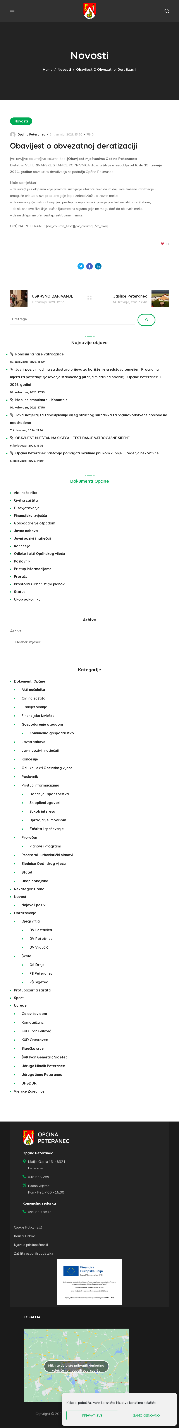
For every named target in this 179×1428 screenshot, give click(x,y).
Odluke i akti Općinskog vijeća (39, 553)
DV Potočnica (41, 938)
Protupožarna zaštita (32, 990)
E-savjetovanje (27, 508)
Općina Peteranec (31, 134)
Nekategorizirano (29, 889)
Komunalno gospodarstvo (51, 733)
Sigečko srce (33, 1048)
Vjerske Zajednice (29, 1091)
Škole (26, 956)
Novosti (64, 69)
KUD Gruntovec (35, 1040)
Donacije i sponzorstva (49, 794)
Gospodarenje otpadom (34, 523)
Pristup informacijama (33, 569)
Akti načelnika (25, 493)
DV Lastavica (40, 930)
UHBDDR (29, 1083)
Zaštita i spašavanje (46, 829)
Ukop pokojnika (27, 599)
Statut (19, 591)
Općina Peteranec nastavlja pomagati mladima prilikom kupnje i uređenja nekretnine (87, 453)
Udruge (20, 1005)
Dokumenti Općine (89, 481)
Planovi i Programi (45, 846)
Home (47, 69)
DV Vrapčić (38, 947)
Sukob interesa (42, 811)
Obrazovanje (25, 913)
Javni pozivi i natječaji (32, 538)
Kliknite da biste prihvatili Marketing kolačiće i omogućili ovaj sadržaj (76, 1368)
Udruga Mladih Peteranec (43, 1066)
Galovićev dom (34, 1013)
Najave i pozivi (34, 905)
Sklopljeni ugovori (44, 802)
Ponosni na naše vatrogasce (39, 354)
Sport (19, 998)
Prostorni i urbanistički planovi (39, 584)
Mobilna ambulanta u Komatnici (41, 400)
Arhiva (16, 631)
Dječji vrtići (31, 921)
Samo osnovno (146, 1415)
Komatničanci (33, 1022)
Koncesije (22, 546)
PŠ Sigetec (38, 982)
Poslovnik (22, 561)
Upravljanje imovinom (47, 820)
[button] (167, 11)
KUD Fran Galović (36, 1031)
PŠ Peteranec (41, 973)
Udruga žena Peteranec (42, 1074)
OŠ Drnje (37, 965)
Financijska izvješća (30, 515)
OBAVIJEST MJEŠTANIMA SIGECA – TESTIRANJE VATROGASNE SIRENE (72, 438)
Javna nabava (26, 531)
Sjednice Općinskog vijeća (44, 863)
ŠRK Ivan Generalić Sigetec (44, 1057)
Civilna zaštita (26, 500)
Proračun (21, 576)
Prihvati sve (92, 1415)
